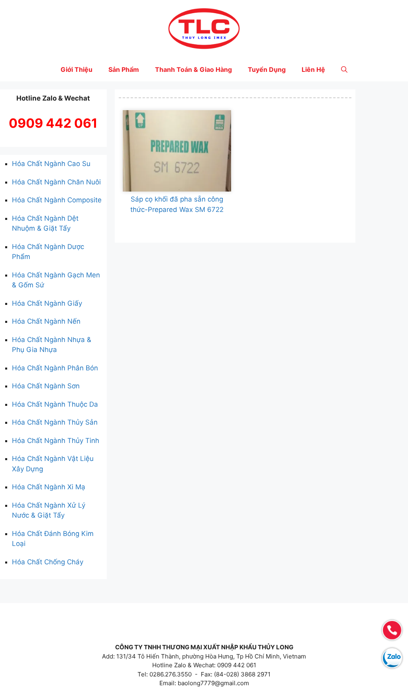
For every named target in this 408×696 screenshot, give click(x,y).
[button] (344, 69)
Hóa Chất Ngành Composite (57, 200)
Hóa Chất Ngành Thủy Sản (55, 422)
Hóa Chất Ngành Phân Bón (55, 368)
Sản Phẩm (123, 69)
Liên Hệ (313, 69)
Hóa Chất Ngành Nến (46, 321)
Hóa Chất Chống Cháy (47, 562)
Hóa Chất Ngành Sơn (46, 386)
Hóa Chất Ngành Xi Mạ (48, 487)
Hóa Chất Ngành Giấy (47, 303)
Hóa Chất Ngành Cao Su (51, 164)
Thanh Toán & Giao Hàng (193, 69)
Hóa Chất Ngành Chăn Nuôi (56, 182)
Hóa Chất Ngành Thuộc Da (55, 404)
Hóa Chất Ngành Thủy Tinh (55, 441)
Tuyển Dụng (267, 69)
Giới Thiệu (76, 69)
